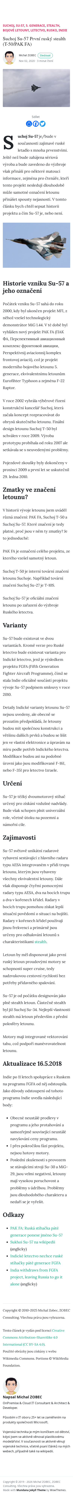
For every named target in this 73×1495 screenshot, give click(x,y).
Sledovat (45, 55)
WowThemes (58, 1490)
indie (63, 30)
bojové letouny (16, 30)
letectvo (38, 30)
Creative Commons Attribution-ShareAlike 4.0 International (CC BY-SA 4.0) (34, 1337)
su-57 (20, 26)
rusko (52, 30)
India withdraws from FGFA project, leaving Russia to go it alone (36, 1277)
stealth (53, 26)
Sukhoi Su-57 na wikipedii (32, 1242)
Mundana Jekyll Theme (31, 1490)
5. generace (35, 26)
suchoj (8, 26)
